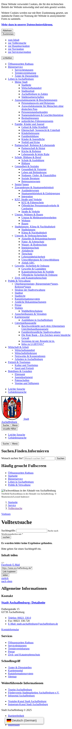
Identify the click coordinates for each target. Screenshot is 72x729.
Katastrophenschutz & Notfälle (37, 271)
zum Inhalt (13, 40)
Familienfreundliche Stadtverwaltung (40, 332)
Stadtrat (19, 292)
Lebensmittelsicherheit (33, 256)
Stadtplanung (28, 229)
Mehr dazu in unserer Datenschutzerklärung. (27, 24)
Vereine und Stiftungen (27, 383)
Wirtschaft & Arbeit (18, 347)
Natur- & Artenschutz (32, 241)
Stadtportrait (27, 91)
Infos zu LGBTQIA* (32, 344)
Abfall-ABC (28, 262)
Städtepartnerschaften (32, 97)
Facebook (6, 564)
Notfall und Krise (30, 142)
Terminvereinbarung (25, 72)
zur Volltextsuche (17, 43)
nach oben (6, 581)
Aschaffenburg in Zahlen (34, 94)
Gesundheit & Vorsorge (33, 169)
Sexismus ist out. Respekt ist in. (38, 341)
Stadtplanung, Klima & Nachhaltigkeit (35, 226)
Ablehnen (7, 30)
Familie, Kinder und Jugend (29, 124)
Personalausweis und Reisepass (38, 103)
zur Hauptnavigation (19, 46)
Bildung (25, 163)
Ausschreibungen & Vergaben (31, 314)
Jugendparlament (24, 377)
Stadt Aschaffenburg (23, 602)
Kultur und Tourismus (26, 365)
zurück (5, 578)
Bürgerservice (15, 66)
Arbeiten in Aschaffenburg (29, 359)
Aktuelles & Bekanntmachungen (38, 238)
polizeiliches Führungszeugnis (37, 121)
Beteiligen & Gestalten (20, 371)
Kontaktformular (10, 629)
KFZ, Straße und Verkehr (28, 199)
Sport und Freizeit (24, 368)
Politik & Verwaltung (19, 280)
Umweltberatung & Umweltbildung (40, 259)
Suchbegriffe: (8, 530)
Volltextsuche (15, 508)
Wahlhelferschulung (32, 311)
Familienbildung (30, 136)
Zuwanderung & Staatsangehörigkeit (34, 187)
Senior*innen (22, 184)
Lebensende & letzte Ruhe (35, 154)
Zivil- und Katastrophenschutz (31, 277)
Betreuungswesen (30, 181)
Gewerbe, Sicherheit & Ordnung (32, 265)
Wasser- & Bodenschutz (34, 244)
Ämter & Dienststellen (26, 75)
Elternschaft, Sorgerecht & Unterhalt (40, 130)
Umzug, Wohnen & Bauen (29, 214)
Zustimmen (8, 34)
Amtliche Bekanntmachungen (30, 301)
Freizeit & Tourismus (19, 362)
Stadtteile (26, 85)
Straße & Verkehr (30, 211)
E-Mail (16, 564)
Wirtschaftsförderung (26, 353)
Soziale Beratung (30, 178)
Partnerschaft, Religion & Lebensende (35, 145)
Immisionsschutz (30, 247)
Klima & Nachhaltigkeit (34, 232)
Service (12, 505)
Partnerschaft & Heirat (33, 148)
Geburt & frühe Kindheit (34, 127)
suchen (6, 537)
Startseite (13, 502)
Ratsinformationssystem (27, 298)
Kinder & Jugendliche (33, 139)
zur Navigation (16, 49)
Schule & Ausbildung (32, 160)
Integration (27, 196)
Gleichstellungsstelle (25, 323)
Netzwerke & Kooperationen (30, 356)
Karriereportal (22, 317)
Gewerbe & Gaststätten (33, 268)
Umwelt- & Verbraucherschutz (31, 235)
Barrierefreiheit (16, 715)
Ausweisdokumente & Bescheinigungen (36, 100)
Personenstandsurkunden (34, 112)
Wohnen (25, 220)
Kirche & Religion (31, 151)
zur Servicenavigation (19, 52)
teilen (5, 575)
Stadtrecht (20, 295)
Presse (18, 304)
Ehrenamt (20, 374)
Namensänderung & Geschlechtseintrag (42, 115)
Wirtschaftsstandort (31, 88)
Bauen (24, 223)
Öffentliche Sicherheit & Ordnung (39, 274)
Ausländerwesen (30, 190)
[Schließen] (2, 562)
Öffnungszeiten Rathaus (20, 63)
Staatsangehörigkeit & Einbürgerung (40, 193)
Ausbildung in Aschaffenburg (37, 320)
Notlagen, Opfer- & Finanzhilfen (38, 175)
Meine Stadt (21, 82)
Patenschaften (22, 380)
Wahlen (19, 307)
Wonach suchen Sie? (12, 458)
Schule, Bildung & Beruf (28, 157)
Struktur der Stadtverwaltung (30, 289)
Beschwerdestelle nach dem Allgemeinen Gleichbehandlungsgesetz (43, 327)
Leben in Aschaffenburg (21, 79)
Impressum (14, 724)
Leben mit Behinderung (34, 172)
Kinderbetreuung (30, 133)
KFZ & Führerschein (32, 202)
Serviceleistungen (24, 69)
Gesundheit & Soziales (27, 166)
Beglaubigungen (30, 118)
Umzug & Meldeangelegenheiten (38, 217)
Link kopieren (9, 571)
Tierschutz (26, 253)
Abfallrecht (27, 250)
